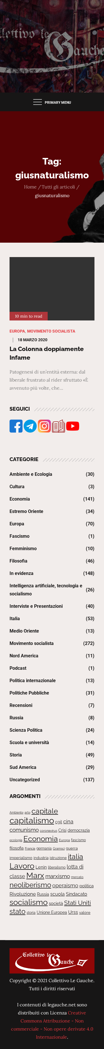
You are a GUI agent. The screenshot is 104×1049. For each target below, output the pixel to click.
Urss (73, 912)
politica (86, 885)
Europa (17, 331)
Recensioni (21, 705)
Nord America (24, 656)
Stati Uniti (77, 902)
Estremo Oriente (26, 511)
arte (27, 812)
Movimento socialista (51, 331)
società (56, 903)
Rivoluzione (23, 894)
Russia (16, 717)
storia (31, 913)
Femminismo (23, 548)
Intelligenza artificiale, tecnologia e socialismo (46, 590)
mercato (77, 877)
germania (44, 848)
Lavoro (22, 865)
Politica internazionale (33, 680)
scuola (57, 894)
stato (17, 911)
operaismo (65, 885)
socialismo (29, 902)
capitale (44, 811)
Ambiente (16, 812)
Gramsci (59, 848)
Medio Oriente (24, 631)
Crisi (62, 830)
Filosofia (18, 561)
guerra (72, 848)
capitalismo (32, 820)
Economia (20, 499)
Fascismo (19, 536)
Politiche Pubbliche (29, 693)
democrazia (79, 830)
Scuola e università (29, 742)
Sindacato (76, 894)
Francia (30, 848)
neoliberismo (30, 885)
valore (84, 912)
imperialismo (21, 858)
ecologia (16, 840)
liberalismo (57, 867)
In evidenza (22, 573)
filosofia (17, 848)
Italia (15, 618)
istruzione (58, 858)
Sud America (23, 767)
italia (75, 856)
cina (68, 821)
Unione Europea (52, 912)
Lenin (41, 867)
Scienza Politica (26, 730)
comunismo (24, 830)
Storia (16, 755)
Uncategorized (25, 779)
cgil (58, 822)
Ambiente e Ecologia (31, 474)
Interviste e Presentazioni (36, 606)
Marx (35, 875)
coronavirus (48, 830)
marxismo (57, 876)
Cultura (17, 486)
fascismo (78, 840)
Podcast (18, 668)
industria (41, 858)
